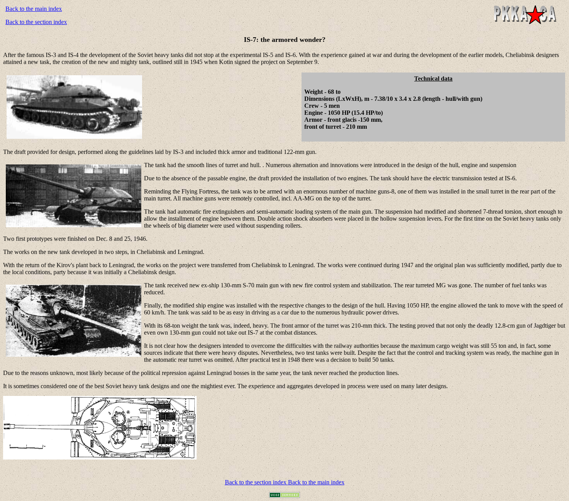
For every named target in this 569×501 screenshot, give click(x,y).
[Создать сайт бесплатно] (284, 495)
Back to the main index (33, 8)
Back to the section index (36, 22)
